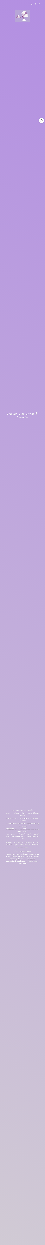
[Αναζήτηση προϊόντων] (41, 120)
